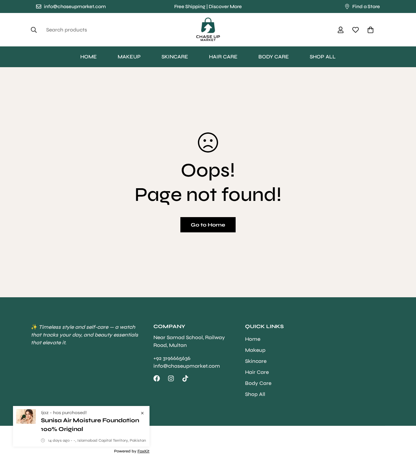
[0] (370, 29)
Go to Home (208, 225)
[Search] (35, 30)
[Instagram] (171, 378)
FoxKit (143, 451)
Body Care (273, 57)
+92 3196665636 (171, 358)
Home (88, 57)
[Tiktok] (185, 378)
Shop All (323, 57)
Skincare (175, 57)
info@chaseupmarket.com (186, 366)
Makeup (129, 57)
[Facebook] (156, 378)
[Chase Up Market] (208, 29)
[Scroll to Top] (403, 431)
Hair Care (223, 57)
